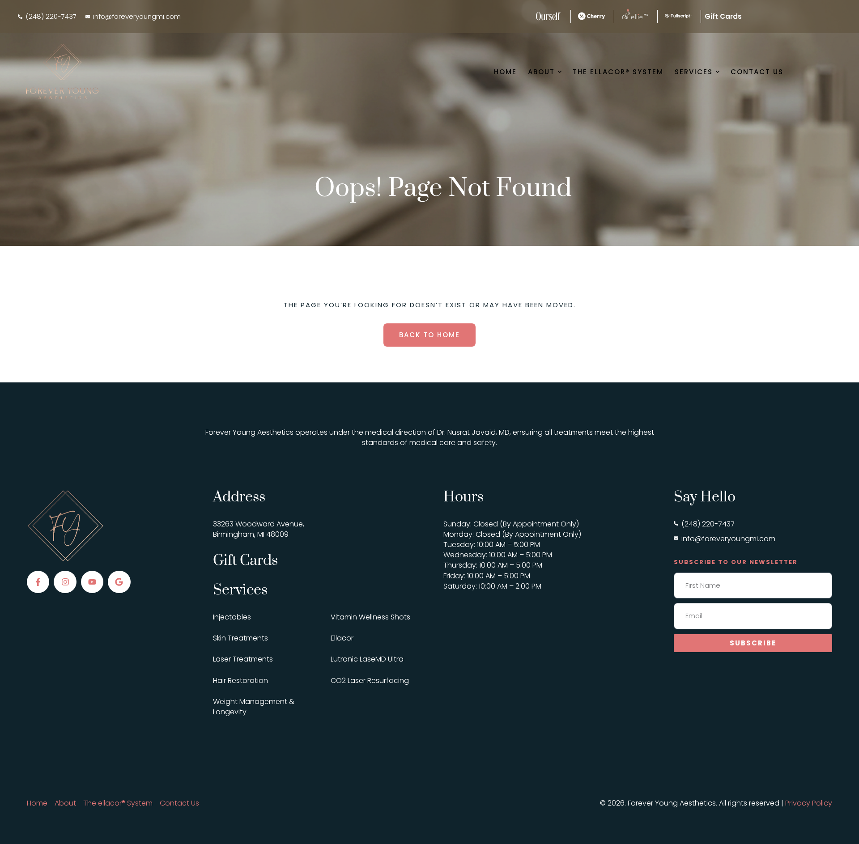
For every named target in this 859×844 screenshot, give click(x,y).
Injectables (232, 617)
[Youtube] (92, 582)
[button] (47, 16)
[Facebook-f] (38, 582)
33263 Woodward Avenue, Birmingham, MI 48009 (258, 529)
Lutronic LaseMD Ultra (367, 659)
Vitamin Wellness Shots (370, 617)
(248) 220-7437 (708, 524)
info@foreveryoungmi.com (728, 539)
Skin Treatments (240, 638)
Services (240, 590)
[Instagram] (65, 582)
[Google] (119, 582)
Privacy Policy (808, 803)
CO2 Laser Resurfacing (370, 680)
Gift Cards (245, 560)
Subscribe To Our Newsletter (736, 562)
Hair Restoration (240, 680)
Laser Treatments (243, 659)
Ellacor (342, 638)
